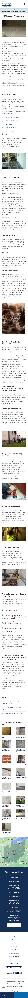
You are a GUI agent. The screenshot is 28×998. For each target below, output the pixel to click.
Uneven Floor (20, 818)
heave (21, 278)
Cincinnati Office (14, 885)
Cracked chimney (10, 127)
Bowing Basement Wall (20, 737)
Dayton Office (14, 907)
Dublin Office (14, 915)
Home (3, 9)
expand (20, 259)
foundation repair (7, 71)
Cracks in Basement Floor (6, 778)
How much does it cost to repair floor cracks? (12, 708)
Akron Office (14, 877)
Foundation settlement (12, 120)
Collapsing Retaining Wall (6, 750)
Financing (14, 943)
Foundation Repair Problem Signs (10, 11)
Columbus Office (14, 900)
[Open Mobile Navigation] (24, 4)
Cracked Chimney (21, 764)
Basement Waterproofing (14, 953)
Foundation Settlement (5, 806)
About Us (14, 936)
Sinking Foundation (19, 806)
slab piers (11, 475)
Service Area (14, 946)
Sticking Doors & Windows (6, 819)
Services (8, 9)
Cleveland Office (14, 892)
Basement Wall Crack (6, 737)
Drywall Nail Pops (7, 791)
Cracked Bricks (6, 764)
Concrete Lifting (14, 963)
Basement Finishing (14, 956)
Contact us (5, 679)
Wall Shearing (6, 832)
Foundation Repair (15, 9)
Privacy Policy (14, 990)
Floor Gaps (19, 791)
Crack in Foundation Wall (20, 750)
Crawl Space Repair (14, 960)
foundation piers (7, 463)
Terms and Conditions (14, 991)
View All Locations (14, 925)
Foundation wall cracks (12, 117)
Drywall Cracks (20, 777)
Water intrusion (10, 131)
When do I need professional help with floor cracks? (11, 702)
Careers (14, 939)
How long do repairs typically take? (12, 713)
